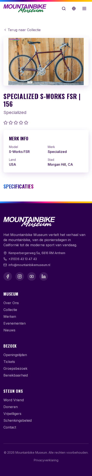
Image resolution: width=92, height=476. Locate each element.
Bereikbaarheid (15, 375)
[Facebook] (7, 276)
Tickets (9, 362)
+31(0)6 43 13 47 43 (23, 259)
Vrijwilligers (12, 413)
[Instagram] (19, 276)
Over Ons (11, 303)
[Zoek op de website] (64, 8)
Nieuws (9, 330)
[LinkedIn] (43, 276)
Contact (9, 427)
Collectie (10, 310)
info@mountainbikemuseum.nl (29, 265)
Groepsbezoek (15, 368)
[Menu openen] (84, 8)
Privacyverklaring (46, 460)
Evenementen (14, 323)
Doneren (10, 407)
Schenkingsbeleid (17, 420)
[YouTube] (31, 276)
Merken (9, 316)
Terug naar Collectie (24, 30)
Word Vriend (13, 400)
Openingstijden (15, 355)
